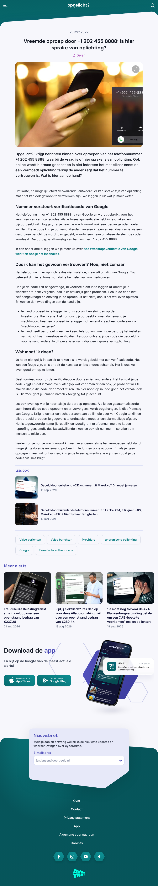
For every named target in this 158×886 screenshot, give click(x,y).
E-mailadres (42, 753)
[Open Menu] (5, 5)
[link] (78, 5)
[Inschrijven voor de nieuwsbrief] (120, 760)
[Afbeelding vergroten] (136, 69)
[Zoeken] (152, 5)
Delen (80, 55)
